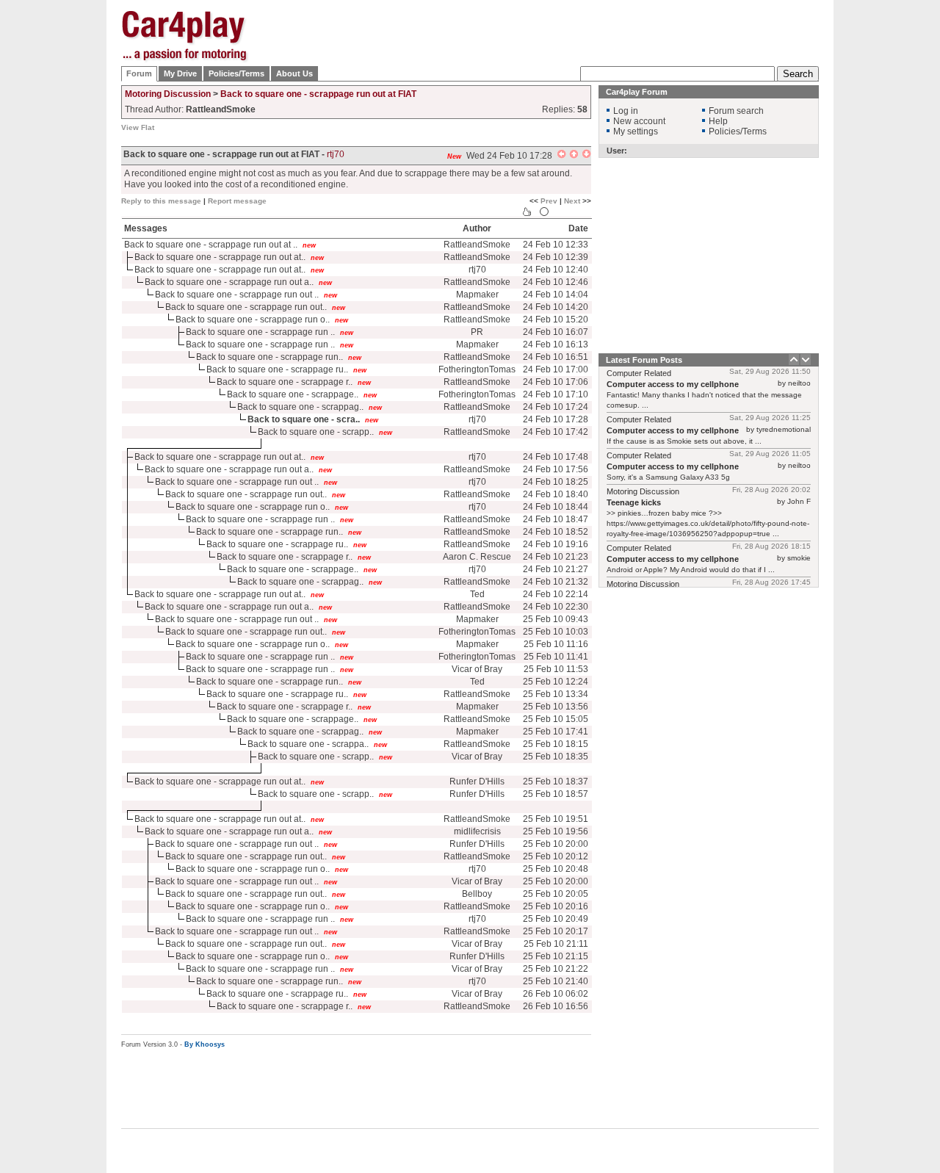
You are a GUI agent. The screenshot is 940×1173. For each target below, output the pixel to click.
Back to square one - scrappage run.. (269, 357)
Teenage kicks (634, 502)
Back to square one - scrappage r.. (284, 382)
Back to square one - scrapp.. (316, 432)
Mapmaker (477, 294)
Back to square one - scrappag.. (300, 407)
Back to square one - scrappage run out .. (237, 294)
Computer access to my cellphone (673, 384)
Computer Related (639, 373)
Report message (237, 201)
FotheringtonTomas (477, 369)
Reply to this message (161, 201)
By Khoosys (204, 1044)
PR (477, 332)
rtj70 (335, 154)
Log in (625, 111)
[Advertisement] (892, 231)
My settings (635, 131)
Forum (139, 73)
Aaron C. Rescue (477, 557)
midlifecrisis (477, 831)
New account (639, 121)
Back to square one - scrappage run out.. (246, 307)
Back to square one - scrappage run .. (260, 332)
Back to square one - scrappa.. (308, 744)
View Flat (137, 127)
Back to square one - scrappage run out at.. (220, 257)
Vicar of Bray (477, 669)
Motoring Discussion (168, 94)
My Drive (180, 73)
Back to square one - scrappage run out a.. (229, 282)
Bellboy (477, 894)
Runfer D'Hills (477, 781)
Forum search (736, 111)
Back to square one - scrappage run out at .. (210, 244)
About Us (294, 73)
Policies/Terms (236, 73)
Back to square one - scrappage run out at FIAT (318, 94)
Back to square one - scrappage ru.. (277, 369)
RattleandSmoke (477, 244)
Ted (477, 594)
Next (572, 201)
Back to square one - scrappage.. (292, 394)
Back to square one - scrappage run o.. (253, 319)
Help (718, 121)
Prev (548, 201)
